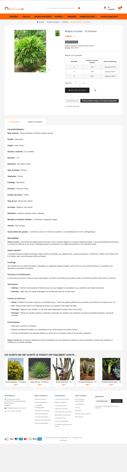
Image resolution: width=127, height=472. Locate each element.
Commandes (79, 404)
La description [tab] (14, 122)
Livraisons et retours (62, 399)
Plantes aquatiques (41, 423)
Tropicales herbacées (42, 410)
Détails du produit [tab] (35, 122)
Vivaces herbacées (41, 414)
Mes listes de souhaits (83, 414)
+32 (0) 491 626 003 (14, 411)
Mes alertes (79, 417)
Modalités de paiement (63, 415)
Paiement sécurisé (61, 409)
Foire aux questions (62, 421)
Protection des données (63, 412)
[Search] (79, 8)
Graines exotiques (41, 402)
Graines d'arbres (40, 399)
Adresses (78, 410)
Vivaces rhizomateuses (43, 420)
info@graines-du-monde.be (16, 408)
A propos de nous (61, 405)
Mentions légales (61, 402)
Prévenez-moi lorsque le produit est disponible (99, 101)
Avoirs (77, 407)
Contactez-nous (60, 418)
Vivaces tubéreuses (41, 417)
